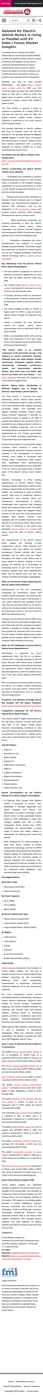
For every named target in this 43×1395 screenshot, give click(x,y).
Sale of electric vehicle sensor (15, 1077)
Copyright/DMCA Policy (14, 1391)
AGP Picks (5, 3)
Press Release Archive (25, 1381)
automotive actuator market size (26, 1141)
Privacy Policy (33, 1391)
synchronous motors (27, 209)
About (11, 1381)
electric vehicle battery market (25, 1052)
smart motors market (24, 1113)
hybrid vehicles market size (22, 1127)
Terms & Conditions (32, 1386)
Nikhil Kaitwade (9, 968)
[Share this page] (39, 20)
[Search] (28, 20)
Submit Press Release (12, 1386)
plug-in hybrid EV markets (24, 529)
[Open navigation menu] (4, 20)
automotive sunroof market (17, 1166)
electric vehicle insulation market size (22, 1066)
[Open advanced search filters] (33, 20)
